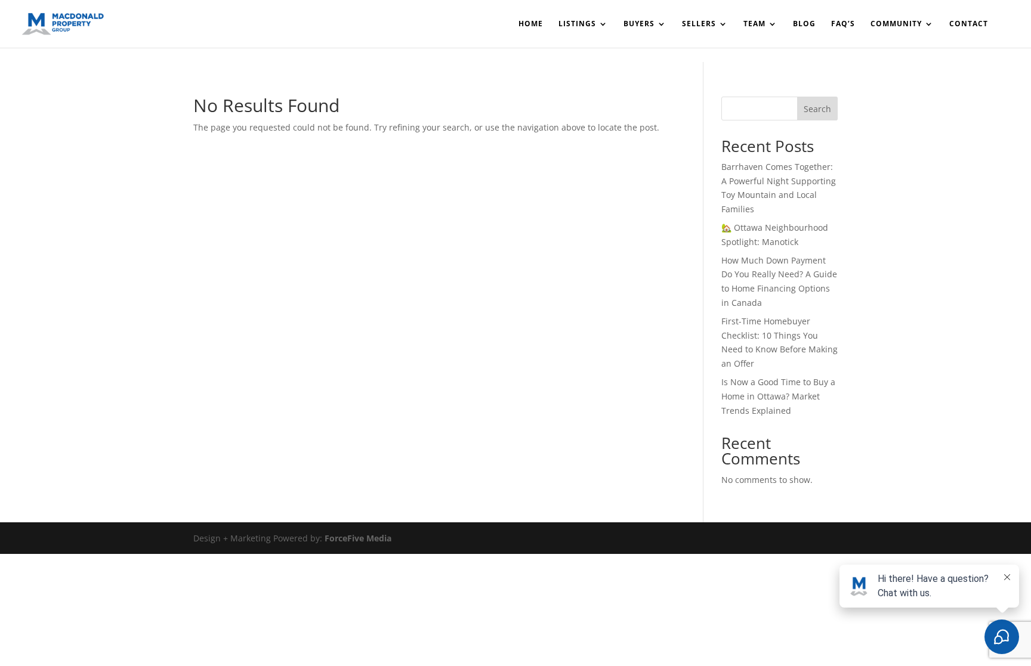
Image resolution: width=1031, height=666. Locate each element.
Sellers (699, 24)
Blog (804, 24)
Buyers (639, 24)
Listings (577, 24)
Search (817, 108)
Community (896, 24)
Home (530, 24)
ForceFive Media (358, 538)
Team (754, 24)
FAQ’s (843, 24)
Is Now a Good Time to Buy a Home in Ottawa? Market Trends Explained (778, 396)
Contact (968, 24)
